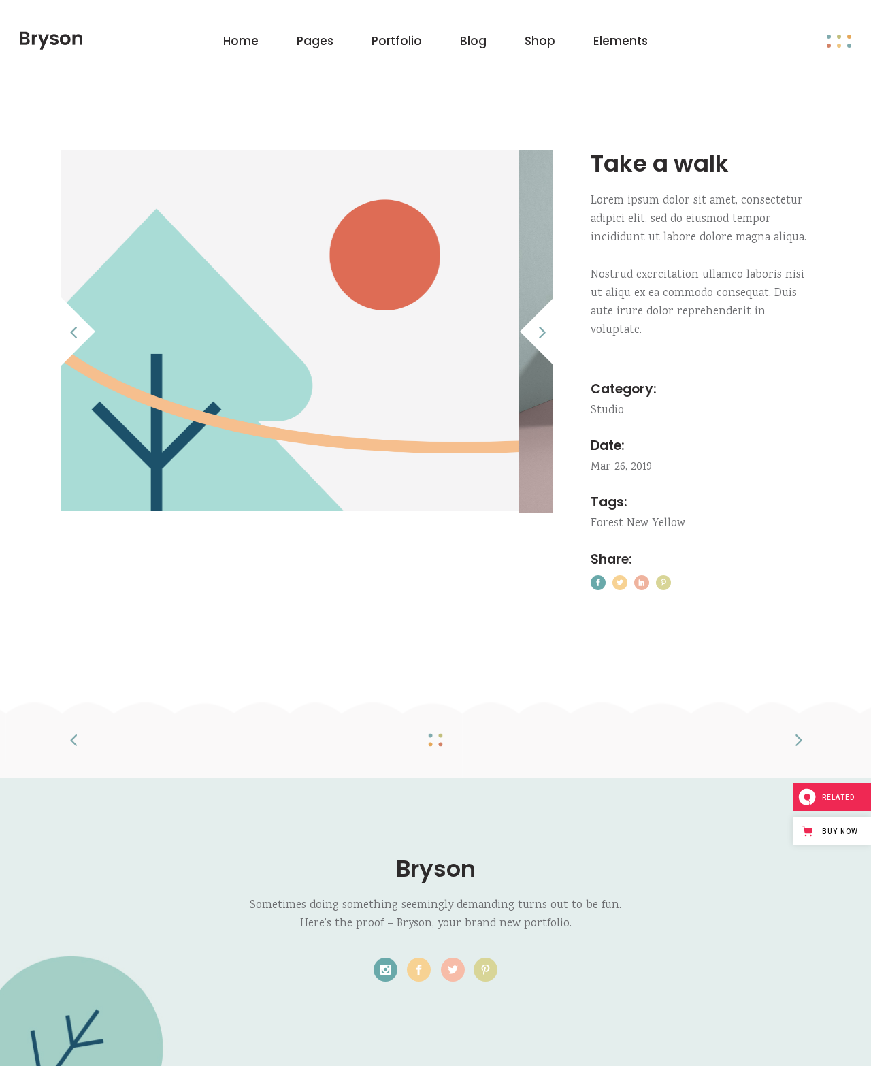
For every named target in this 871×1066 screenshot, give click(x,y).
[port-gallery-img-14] (338, 331)
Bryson (436, 868)
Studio (607, 410)
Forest (607, 523)
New (637, 523)
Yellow (668, 523)
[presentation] (80, 331)
